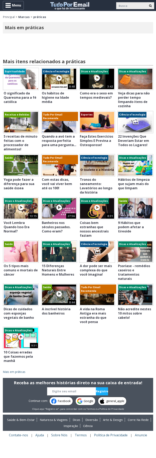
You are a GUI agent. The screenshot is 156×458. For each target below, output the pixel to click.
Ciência (88, 426)
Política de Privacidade (111, 408)
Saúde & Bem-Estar (21, 420)
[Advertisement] (78, 46)
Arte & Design (113, 420)
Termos (90, 408)
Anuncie (141, 435)
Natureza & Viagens (54, 420)
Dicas (76, 420)
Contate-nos (18, 435)
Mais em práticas (14, 372)
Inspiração (71, 426)
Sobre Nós (59, 435)
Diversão (91, 420)
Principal (9, 17)
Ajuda (39, 435)
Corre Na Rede (138, 420)
